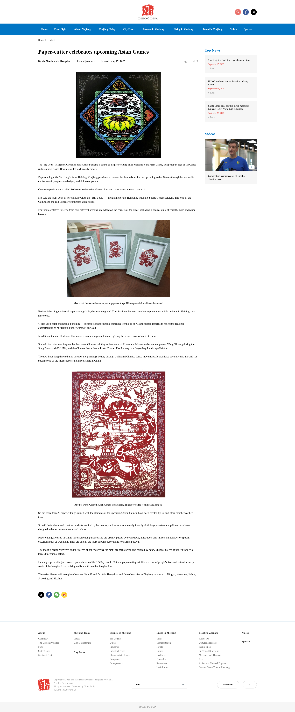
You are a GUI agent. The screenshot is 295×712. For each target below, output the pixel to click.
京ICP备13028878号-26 (65, 689)
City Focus (79, 652)
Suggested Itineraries (209, 651)
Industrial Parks (117, 651)
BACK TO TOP (147, 707)
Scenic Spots (205, 647)
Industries (114, 647)
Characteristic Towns (120, 655)
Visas (159, 638)
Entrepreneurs (116, 663)
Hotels (160, 647)
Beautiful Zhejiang (208, 633)
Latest (212, 68)
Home (41, 40)
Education (161, 659)
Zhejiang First (45, 655)
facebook (246, 12)
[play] (231, 140)
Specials (246, 641)
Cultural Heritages (207, 643)
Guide (113, 643)
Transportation (164, 643)
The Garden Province (48, 643)
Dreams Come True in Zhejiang (214, 667)
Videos (210, 134)
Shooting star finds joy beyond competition (229, 60)
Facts (40, 647)
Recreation (162, 663)
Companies (115, 659)
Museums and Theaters (210, 655)
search (238, 12)
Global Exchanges (82, 643)
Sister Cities (44, 651)
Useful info (162, 667)
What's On (204, 638)
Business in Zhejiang (120, 633)
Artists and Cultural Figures (212, 663)
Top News (213, 50)
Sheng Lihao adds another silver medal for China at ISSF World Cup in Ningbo (228, 107)
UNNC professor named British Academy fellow (228, 83)
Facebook (228, 684)
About (41, 633)
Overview (43, 638)
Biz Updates (115, 638)
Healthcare (162, 655)
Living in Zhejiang (166, 633)
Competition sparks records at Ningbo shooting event (226, 177)
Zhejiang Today (82, 633)
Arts (201, 659)
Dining (160, 651)
